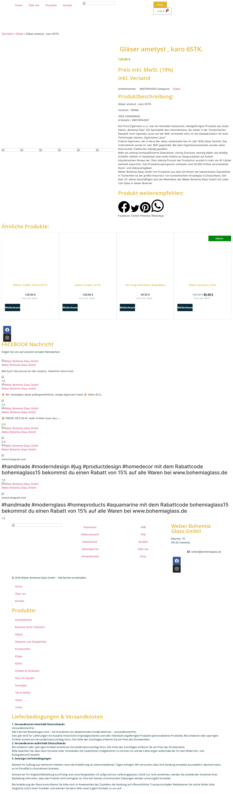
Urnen (18, 707)
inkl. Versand (134, 78)
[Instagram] (7, 338)
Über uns (34, 5)
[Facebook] (7, 330)
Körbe (18, 663)
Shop (143, 556)
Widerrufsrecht (90, 534)
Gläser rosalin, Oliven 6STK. (30, 285)
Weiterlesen (12, 307)
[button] (124, 209)
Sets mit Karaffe (24, 678)
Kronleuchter (22, 648)
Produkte (51, 5)
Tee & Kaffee (22, 692)
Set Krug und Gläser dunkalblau (145, 285)
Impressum (90, 527)
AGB (143, 527)
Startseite (7, 33)
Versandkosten (90, 556)
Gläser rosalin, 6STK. (88, 285)
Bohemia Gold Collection (30, 627)
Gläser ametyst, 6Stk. (203, 285)
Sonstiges (21, 685)
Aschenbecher (23, 619)
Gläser (19, 33)
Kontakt (67, 5)
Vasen (18, 700)
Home (18, 5)
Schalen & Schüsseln (27, 670)
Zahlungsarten (90, 549)
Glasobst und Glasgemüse (30, 641)
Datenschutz (89, 541)
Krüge (18, 656)
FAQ (143, 534)
